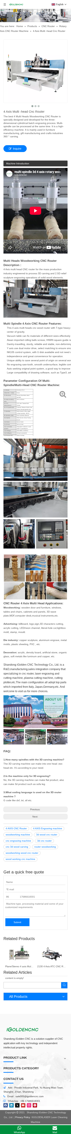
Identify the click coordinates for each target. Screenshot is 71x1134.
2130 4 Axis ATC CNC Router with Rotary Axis (51, 966)
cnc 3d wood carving (17, 846)
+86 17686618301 (30, 1101)
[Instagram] (29, 1105)
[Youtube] (23, 1105)
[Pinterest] (35, 1105)
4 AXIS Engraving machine (47, 828)
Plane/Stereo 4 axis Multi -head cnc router (19, 966)
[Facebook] (5, 1105)
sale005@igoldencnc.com (30, 1096)
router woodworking (45, 846)
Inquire (17, 148)
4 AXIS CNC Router (16, 828)
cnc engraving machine (18, 840)
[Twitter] (17, 1105)
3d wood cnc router (46, 834)
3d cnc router (44, 840)
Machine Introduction (17, 163)
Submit (17, 922)
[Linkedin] (11, 1105)
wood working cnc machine (20, 859)
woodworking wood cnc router (22, 853)
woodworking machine (18, 834)
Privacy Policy (22, 1117)
